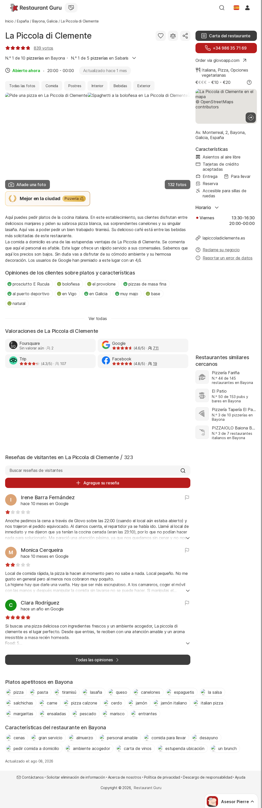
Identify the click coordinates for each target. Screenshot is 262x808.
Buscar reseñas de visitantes (36, 470)
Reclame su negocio (221, 249)
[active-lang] (236, 8)
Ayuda (240, 777)
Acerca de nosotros (124, 777)
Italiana (208, 70)
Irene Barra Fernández (48, 497)
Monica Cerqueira (42, 550)
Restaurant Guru (147, 788)
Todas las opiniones (94, 659)
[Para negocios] (71, 8)
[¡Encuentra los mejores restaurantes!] (35, 8)
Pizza (223, 70)
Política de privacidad (162, 777)
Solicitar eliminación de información (76, 777)
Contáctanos (32, 777)
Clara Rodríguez (40, 603)
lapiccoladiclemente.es (224, 238)
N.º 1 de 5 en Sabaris (99, 58)
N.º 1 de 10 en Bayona (35, 58)
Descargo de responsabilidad (207, 777)
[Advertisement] (97, 410)
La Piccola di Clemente (48, 36)
